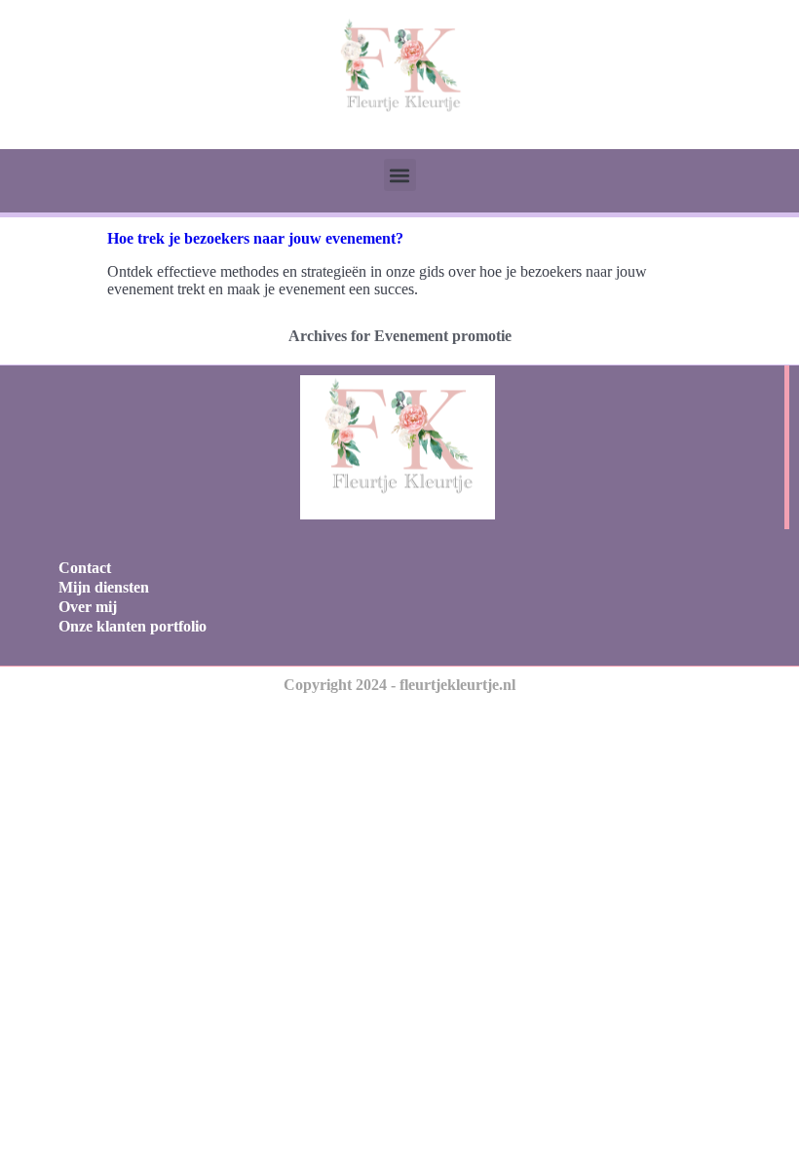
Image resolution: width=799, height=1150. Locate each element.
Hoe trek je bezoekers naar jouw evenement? (255, 238)
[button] (400, 175)
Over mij (87, 606)
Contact (84, 567)
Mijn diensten (103, 587)
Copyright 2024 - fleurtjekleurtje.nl (399, 684)
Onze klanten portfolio (132, 626)
